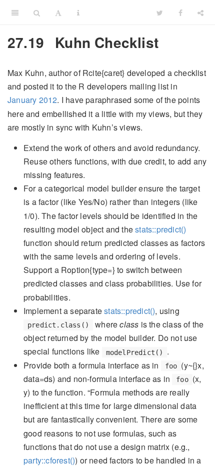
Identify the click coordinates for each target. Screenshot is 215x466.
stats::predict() (160, 229)
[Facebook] (180, 12)
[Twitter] (159, 12)
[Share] (200, 12)
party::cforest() (49, 460)
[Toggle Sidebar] (15, 12)
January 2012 (32, 100)
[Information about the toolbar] (78, 12)
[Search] (37, 12)
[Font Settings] (58, 12)
